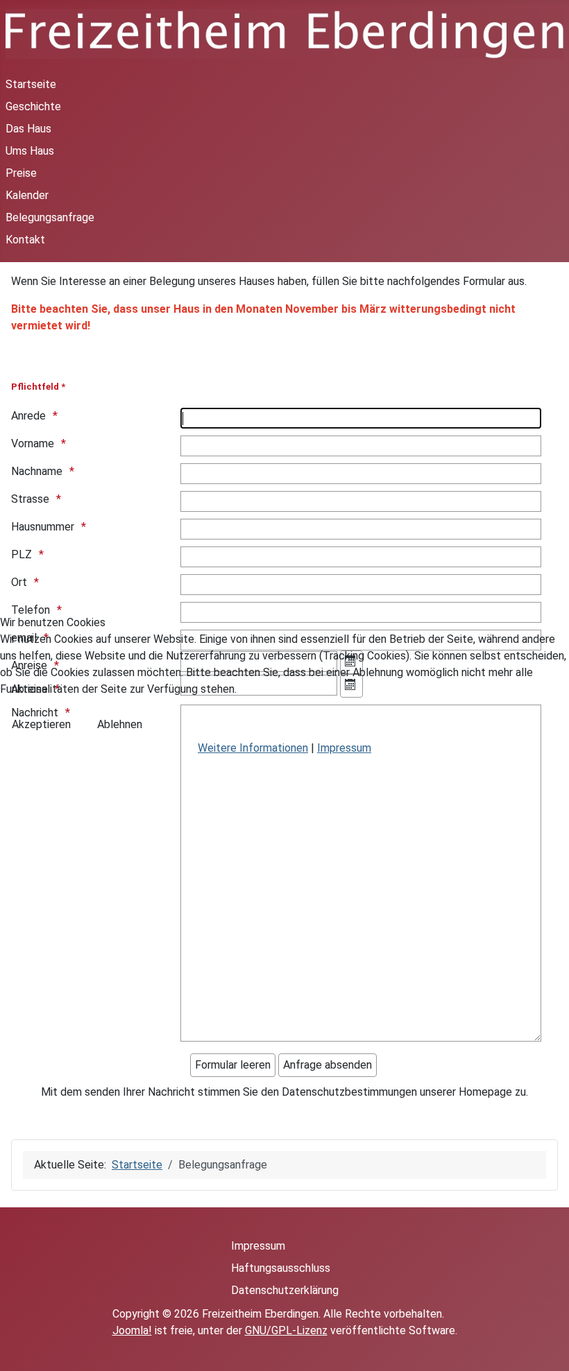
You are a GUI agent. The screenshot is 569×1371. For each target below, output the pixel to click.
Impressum (344, 748)
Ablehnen (119, 724)
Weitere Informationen (253, 748)
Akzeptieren (41, 724)
